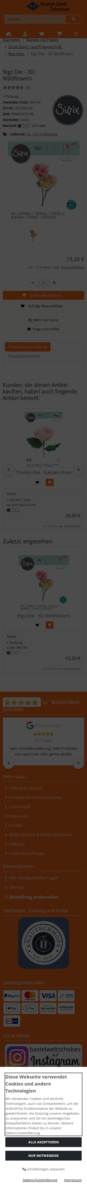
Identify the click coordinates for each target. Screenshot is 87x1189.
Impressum (73, 1180)
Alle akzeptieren (43, 1142)
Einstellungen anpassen (45, 1169)
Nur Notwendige (43, 1155)
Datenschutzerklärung (40, 1180)
